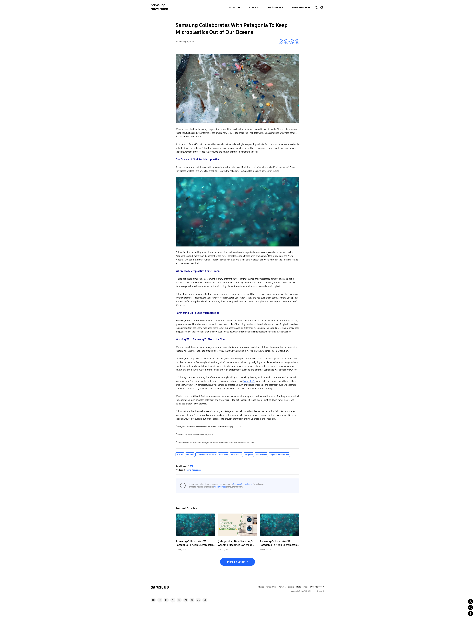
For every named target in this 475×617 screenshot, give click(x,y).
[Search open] (316, 7)
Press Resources (301, 7)
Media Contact (220, 487)
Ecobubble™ (249, 381)
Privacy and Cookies (286, 587)
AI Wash (180, 454)
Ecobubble (223, 454)
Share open (291, 41)
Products (254, 7)
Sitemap (261, 587)
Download (286, 41)
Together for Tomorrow (279, 454)
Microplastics (236, 454)
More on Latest (236, 561)
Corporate (234, 7)
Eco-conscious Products (206, 454)
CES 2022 (190, 454)
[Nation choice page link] (322, 7)
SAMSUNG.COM (316, 587)
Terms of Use (271, 587)
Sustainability (261, 454)
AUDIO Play (281, 41)
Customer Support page (242, 484)
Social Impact (275, 7)
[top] (470, 613)
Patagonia (249, 454)
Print (297, 41)
